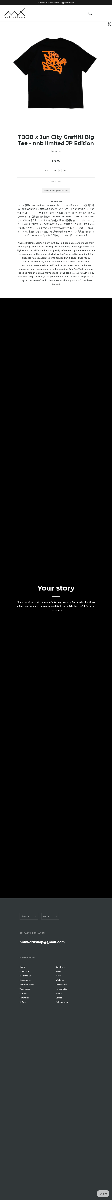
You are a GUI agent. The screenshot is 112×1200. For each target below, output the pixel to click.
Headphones (25, 980)
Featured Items (27, 984)
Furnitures (24, 998)
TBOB (58, 151)
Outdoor (23, 993)
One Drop (60, 967)
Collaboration (62, 1002)
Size (46, 170)
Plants (59, 993)
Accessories (61, 984)
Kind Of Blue (25, 976)
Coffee (23, 1002)
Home (22, 967)
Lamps (59, 998)
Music (58, 976)
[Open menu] (105, 13)
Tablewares (25, 989)
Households (61, 989)
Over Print (24, 971)
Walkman (60, 980)
